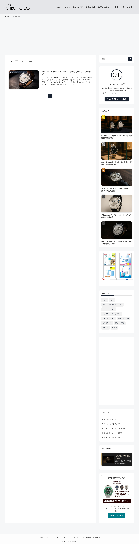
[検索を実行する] (130, 59)
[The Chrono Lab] (17, 7)
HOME (41, 537)
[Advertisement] (69, 35)
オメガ (105, 300)
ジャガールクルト (109, 318)
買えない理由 (119, 323)
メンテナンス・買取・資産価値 (114, 428)
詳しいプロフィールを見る (116, 99)
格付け (114, 328)
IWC (112, 300)
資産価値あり (107, 323)
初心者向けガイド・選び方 (113, 433)
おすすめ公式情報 (110, 419)
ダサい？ (106, 328)
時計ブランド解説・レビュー (114, 437)
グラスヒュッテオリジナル (112, 314)
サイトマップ (76, 537)
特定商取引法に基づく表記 (91, 537)
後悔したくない (123, 318)
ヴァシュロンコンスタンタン (112, 305)
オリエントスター (109, 309)
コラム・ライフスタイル (112, 424)
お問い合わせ (66, 537)
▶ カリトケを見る (116, 515)
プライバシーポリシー (52, 537)
